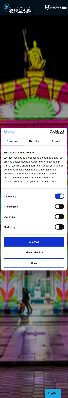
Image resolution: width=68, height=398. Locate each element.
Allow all (34, 241)
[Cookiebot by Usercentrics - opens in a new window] (49, 132)
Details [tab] (34, 141)
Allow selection (34, 252)
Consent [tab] (12, 141)
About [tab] (56, 141)
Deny (34, 263)
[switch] (59, 206)
